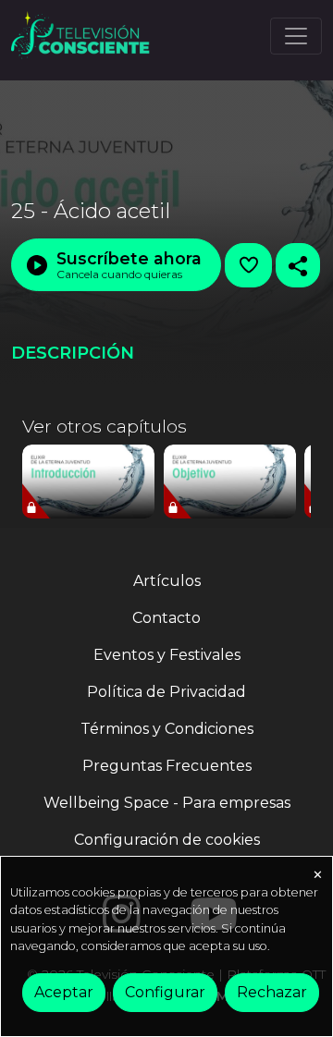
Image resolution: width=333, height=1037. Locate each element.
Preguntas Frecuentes (167, 766)
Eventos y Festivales (166, 655)
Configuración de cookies (167, 839)
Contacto (166, 618)
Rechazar (272, 992)
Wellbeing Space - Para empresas (166, 802)
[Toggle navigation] (296, 36)
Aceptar (63, 992)
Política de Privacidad (166, 692)
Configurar (165, 992)
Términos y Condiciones (166, 729)
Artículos (167, 581)
